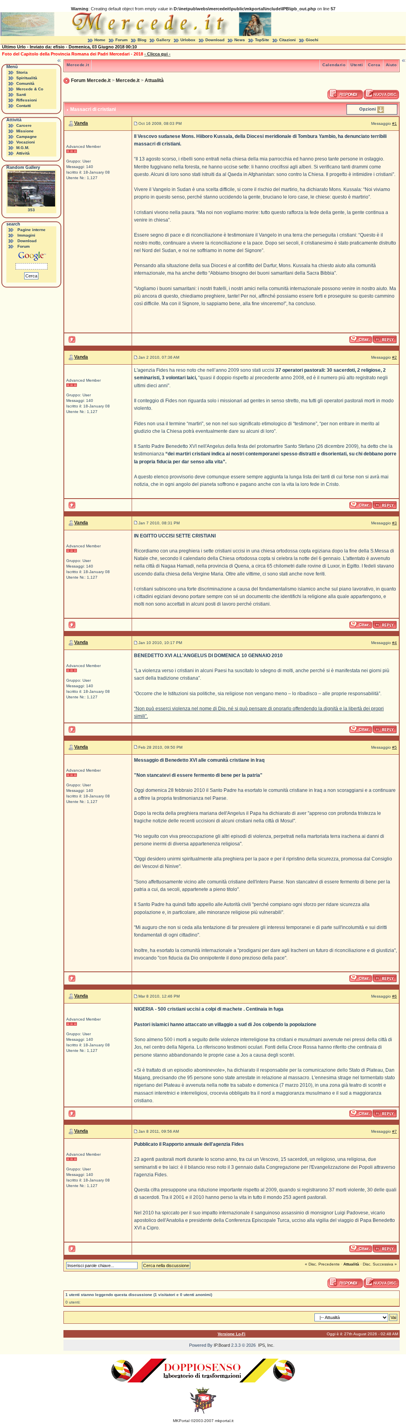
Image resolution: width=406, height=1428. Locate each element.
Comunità (25, 83)
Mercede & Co (29, 89)
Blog (142, 40)
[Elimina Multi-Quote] (360, 339)
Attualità (154, 80)
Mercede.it (78, 65)
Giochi (312, 40)
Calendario (333, 65)
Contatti (23, 105)
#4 (394, 642)
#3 (394, 523)
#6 (394, 996)
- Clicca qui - (157, 54)
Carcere (24, 125)
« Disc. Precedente (322, 1264)
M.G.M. (22, 147)
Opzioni (367, 109)
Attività (23, 153)
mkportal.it (224, 1420)
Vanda (81, 123)
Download (214, 40)
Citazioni (287, 40)
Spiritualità (26, 78)
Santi (21, 94)
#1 (394, 123)
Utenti (356, 65)
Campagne (26, 136)
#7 (394, 1131)
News (239, 40)
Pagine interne (31, 229)
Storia (22, 72)
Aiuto (391, 65)
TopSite (262, 40)
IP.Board (222, 1345)
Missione (25, 131)
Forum (121, 40)
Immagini (26, 235)
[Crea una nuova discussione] (382, 94)
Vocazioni (25, 142)
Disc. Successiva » (380, 1264)
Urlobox (187, 40)
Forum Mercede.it (91, 80)
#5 (394, 747)
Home (99, 40)
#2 (394, 357)
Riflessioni (26, 100)
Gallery (163, 40)
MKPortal (181, 1420)
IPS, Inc (265, 1345)
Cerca (374, 65)
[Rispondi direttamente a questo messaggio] (384, 339)
